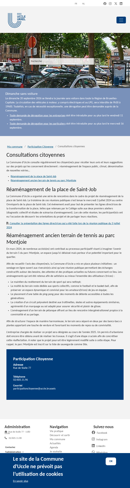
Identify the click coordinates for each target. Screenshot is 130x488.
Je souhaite (57, 451)
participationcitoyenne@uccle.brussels (34, 388)
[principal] (121, 20)
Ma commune (15, 147)
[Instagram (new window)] (110, 4)
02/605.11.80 (15, 438)
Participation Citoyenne (40, 147)
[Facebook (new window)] (105, 4)
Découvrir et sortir (61, 435)
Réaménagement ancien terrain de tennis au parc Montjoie (43, 180)
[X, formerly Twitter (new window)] (116, 4)
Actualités (56, 443)
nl (83, 4)
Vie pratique (57, 431)
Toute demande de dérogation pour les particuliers (38, 123)
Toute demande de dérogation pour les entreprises (37, 115)
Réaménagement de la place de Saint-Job (33, 176)
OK (111, 461)
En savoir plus (20, 481)
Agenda (55, 447)
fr (76, 4)
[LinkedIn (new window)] (121, 4)
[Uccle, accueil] (16, 20)
